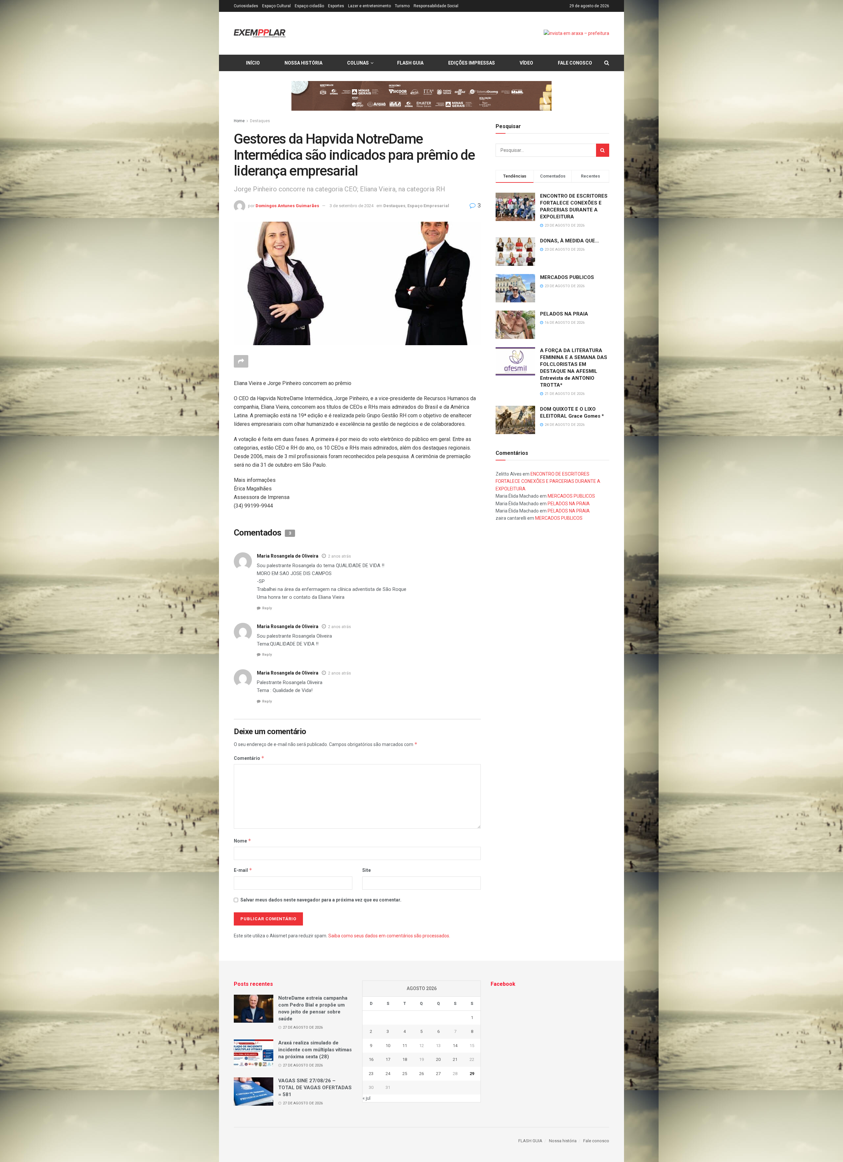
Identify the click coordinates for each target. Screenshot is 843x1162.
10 (388, 1045)
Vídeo (526, 63)
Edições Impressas (471, 63)
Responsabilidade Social (436, 6)
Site (366, 870)
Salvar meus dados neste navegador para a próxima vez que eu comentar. (320, 899)
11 (404, 1045)
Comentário (249, 758)
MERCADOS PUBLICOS (567, 277)
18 (404, 1059)
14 (455, 1045)
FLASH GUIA (410, 63)
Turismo (402, 6)
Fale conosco (575, 63)
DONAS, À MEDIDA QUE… (569, 241)
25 (404, 1073)
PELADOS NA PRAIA (564, 314)
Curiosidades (246, 6)
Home (239, 121)
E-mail (243, 870)
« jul (366, 1098)
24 (388, 1073)
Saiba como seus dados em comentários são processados (388, 935)
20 (438, 1059)
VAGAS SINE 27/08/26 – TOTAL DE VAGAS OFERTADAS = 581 (315, 1087)
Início (253, 63)
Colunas (358, 63)
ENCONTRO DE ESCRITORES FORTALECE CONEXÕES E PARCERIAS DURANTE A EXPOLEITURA (548, 481)
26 (421, 1073)
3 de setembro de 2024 (351, 205)
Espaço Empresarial (428, 205)
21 (455, 1059)
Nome (242, 841)
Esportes (336, 6)
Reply (267, 608)
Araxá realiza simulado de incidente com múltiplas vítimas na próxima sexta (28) (315, 1050)
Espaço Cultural (276, 6)
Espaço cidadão (309, 6)
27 (438, 1073)
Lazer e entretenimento (369, 6)
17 (388, 1059)
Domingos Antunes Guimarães (287, 205)
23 (371, 1073)
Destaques (260, 121)
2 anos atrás (339, 556)
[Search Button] (602, 150)
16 (371, 1059)
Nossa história (303, 63)
